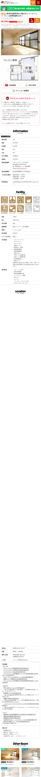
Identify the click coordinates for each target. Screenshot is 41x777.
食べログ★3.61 (9, 700)
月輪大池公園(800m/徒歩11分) (12, 716)
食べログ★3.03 (9, 695)
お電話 (31, 21)
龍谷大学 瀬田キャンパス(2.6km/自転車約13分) (16, 721)
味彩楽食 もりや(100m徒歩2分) (12, 693)
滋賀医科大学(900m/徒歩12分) (12, 718)
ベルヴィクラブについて (20, 168)
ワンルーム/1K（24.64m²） (7, 763)
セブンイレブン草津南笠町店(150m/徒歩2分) (16, 668)
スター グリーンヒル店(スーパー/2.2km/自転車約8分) (18, 677)
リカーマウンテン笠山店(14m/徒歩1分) (14, 672)
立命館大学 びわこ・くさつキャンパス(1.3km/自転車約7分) (20, 719)
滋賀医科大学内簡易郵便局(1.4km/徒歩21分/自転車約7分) (19, 714)
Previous (2, 42)
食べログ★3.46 (9, 689)
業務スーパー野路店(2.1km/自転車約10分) (15, 679)
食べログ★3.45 (9, 707)
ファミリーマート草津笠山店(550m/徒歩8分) (16, 670)
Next (39, 42)
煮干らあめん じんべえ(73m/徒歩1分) (14, 688)
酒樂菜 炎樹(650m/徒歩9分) (11, 698)
